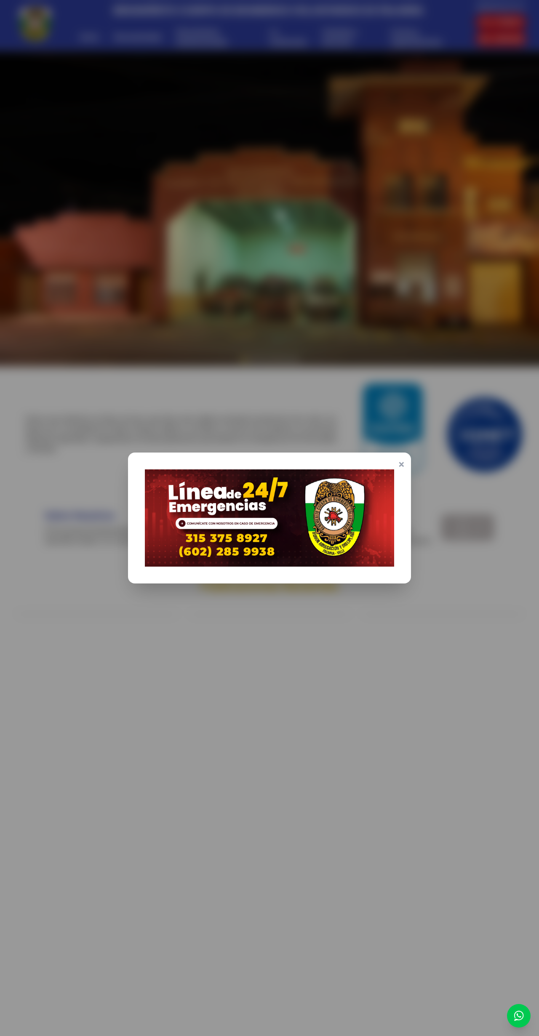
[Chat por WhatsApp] (519, 1016)
